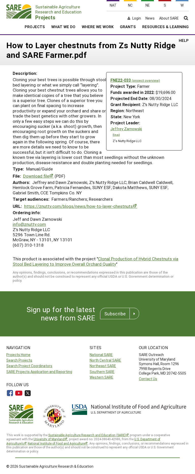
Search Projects (19, 360)
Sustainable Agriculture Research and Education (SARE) (87, 435)
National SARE (101, 354)
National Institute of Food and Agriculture (56, 443)
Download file (36, 176)
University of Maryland (49, 439)
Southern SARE (102, 371)
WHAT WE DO (63, 26)
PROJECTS (35, 26)
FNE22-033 (135, 80)
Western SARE (101, 377)
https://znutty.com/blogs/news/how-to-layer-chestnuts (78, 206)
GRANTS (128, 26)
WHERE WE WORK (97, 26)
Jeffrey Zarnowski (126, 129)
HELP (184, 40)
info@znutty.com (29, 224)
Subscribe (115, 314)
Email (116, 135)
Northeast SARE (103, 365)
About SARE (169, 18)
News (150, 18)
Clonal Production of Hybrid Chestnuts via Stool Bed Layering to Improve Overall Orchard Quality (95, 261)
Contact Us (148, 378)
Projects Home (18, 354)
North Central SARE (105, 360)
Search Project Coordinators (29, 365)
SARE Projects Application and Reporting (39, 371)
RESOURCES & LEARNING (165, 26)
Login (136, 18)
